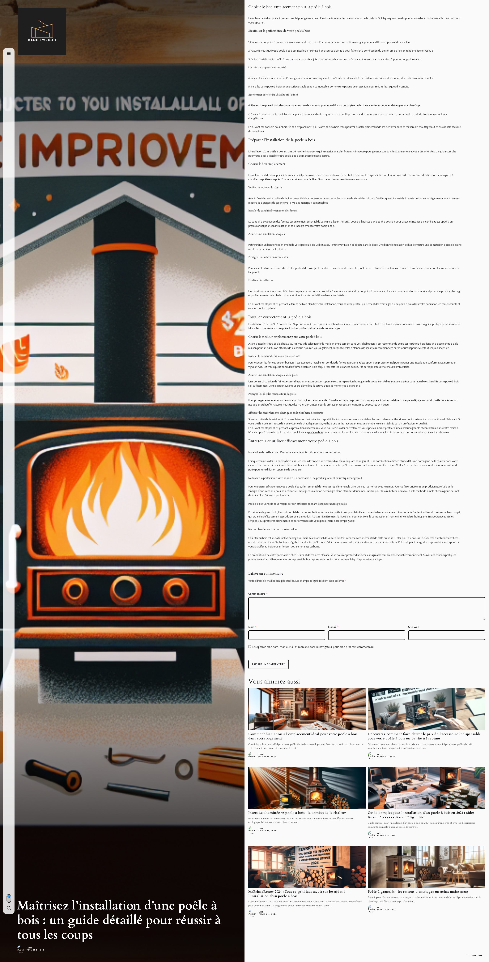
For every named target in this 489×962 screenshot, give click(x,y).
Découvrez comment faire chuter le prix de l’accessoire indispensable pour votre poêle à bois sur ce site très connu (424, 736)
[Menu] (8, 53)
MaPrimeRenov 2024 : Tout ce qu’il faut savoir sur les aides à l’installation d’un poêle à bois (296, 893)
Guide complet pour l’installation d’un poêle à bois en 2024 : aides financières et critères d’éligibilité (421, 814)
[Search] (8, 908)
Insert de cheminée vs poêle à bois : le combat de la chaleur (297, 812)
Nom (252, 627)
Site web (413, 627)
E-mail (333, 627)
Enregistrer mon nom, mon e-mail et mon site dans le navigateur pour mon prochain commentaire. (313, 647)
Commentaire (258, 593)
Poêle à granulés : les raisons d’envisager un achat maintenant (418, 891)
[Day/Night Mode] (8, 898)
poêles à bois (315, 432)
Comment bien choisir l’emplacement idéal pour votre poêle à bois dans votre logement (302, 736)
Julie (29, 948)
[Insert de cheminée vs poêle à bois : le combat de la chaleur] (307, 788)
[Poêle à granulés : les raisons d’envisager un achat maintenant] (426, 867)
